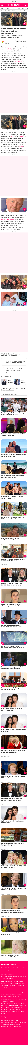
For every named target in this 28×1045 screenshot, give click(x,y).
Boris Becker (8, 49)
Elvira (21, 146)
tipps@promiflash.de (7, 390)
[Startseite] (14, 5)
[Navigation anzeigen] (2, 5)
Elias (21, 136)
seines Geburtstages (7, 219)
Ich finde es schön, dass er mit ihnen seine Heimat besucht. (15, 361)
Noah (12, 136)
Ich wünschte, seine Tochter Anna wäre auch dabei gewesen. (14, 370)
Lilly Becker (18, 61)
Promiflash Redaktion (17, 35)
